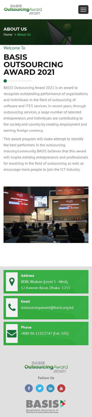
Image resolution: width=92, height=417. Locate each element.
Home (8, 34)
